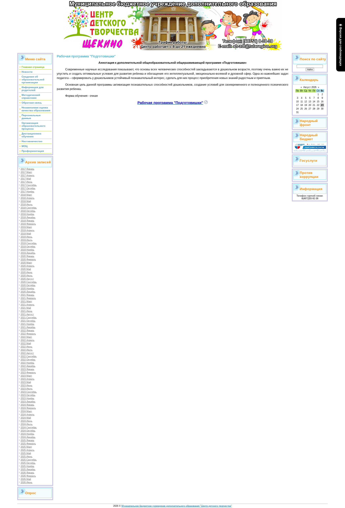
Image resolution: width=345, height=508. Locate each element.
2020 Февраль (28, 259)
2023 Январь (27, 369)
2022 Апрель (27, 340)
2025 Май (26, 453)
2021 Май (26, 308)
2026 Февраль (28, 476)
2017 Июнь (26, 182)
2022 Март (26, 337)
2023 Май (26, 382)
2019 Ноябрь (27, 249)
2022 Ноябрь (27, 363)
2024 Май (26, 417)
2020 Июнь (26, 272)
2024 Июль (27, 424)
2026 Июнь (26, 482)
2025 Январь (27, 440)
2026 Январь (27, 472)
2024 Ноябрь (27, 434)
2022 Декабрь (28, 366)
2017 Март (26, 172)
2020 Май (26, 269)
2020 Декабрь (28, 291)
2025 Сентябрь (29, 459)
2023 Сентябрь (29, 392)
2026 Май (26, 479)
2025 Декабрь (28, 469)
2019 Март (26, 227)
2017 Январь (27, 169)
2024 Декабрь (28, 437)
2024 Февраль (28, 408)
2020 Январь (27, 256)
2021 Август (27, 314)
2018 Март (26, 195)
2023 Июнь (26, 385)
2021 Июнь (26, 311)
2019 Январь (27, 220)
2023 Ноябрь (27, 398)
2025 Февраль (28, 443)
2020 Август (27, 279)
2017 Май (26, 178)
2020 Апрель (27, 266)
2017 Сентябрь (29, 185)
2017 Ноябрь (27, 191)
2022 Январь (27, 330)
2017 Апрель (27, 175)
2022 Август (27, 353)
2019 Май (26, 233)
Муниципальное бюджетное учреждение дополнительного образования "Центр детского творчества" (176, 506)
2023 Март (26, 375)
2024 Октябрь (28, 430)
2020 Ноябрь (27, 288)
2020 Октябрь (28, 285)
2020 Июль (27, 275)
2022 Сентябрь (29, 356)
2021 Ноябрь (27, 324)
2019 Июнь (26, 237)
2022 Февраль (28, 333)
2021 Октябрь (28, 321)
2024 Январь (27, 405)
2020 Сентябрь (29, 282)
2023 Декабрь (28, 401)
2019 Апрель (27, 230)
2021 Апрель (27, 304)
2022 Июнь (26, 346)
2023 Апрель (27, 379)
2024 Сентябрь (29, 427)
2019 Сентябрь (29, 243)
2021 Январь (27, 295)
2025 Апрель (27, 450)
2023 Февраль (28, 372)
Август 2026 (309, 87)
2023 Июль (27, 388)
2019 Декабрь (28, 253)
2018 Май (26, 201)
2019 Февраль (28, 224)
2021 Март (26, 301)
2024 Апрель (27, 414)
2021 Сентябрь (29, 317)
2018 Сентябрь (29, 207)
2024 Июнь (26, 421)
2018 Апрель (27, 198)
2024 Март (26, 411)
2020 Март (26, 262)
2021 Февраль (28, 298)
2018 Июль (27, 204)
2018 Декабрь (28, 217)
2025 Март (26, 447)
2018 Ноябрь (27, 214)
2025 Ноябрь (27, 466)
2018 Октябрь (28, 211)
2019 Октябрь (28, 246)
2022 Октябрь (28, 359)
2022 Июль (27, 350)
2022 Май (26, 343)
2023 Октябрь (28, 395)
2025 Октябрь (28, 463)
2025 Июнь (26, 456)
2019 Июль (27, 240)
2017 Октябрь (28, 188)
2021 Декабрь (28, 327)
